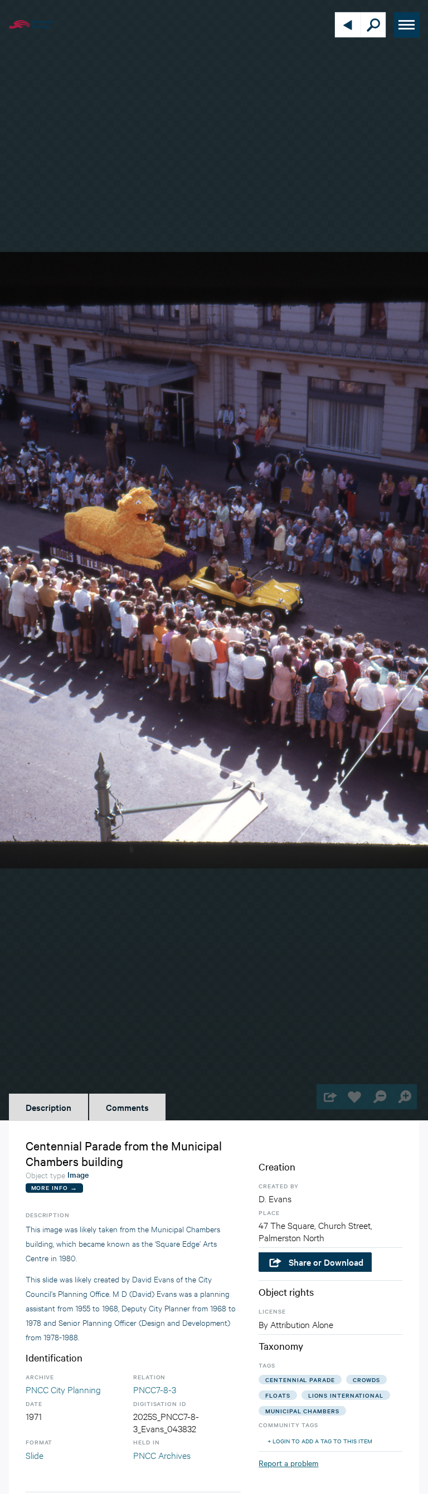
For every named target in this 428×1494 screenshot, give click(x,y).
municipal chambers (302, 1411)
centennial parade (299, 1379)
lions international (345, 1395)
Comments (127, 1107)
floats (277, 1395)
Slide (34, 1455)
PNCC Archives (162, 1455)
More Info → (54, 1187)
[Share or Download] (329, 1096)
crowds (366, 1379)
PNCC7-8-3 (154, 1389)
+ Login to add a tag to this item (320, 1441)
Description (48, 1107)
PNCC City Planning (63, 1389)
